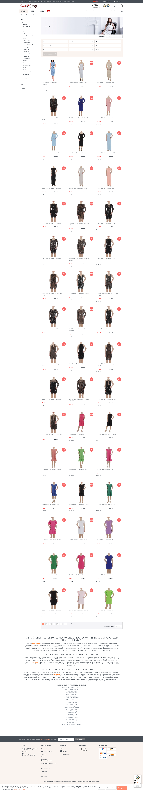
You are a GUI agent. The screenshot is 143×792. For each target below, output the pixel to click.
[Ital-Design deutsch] (94, 1)
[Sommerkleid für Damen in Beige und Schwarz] (108, 281)
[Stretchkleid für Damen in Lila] (108, 527)
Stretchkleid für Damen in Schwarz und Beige (52, 118)
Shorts (24, 69)
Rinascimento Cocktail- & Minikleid (71, 688)
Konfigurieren (122, 788)
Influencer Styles (90, 11)
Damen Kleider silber (71, 719)
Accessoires (24, 78)
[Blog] (95, 6)
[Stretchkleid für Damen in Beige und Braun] (81, 246)
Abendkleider (26, 40)
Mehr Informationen (19, 789)
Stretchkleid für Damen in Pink (77, 575)
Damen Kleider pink (71, 712)
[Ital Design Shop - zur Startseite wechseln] (29, 6)
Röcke (24, 67)
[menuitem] (105, 1)
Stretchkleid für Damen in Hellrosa (78, 610)
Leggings (24, 60)
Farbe (45, 42)
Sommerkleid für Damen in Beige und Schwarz (107, 294)
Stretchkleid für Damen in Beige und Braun (79, 259)
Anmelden (80, 739)
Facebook (64, 751)
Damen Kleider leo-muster (71, 707)
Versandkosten (67, 781)
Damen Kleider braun (72, 694)
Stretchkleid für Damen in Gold (105, 82)
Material (98, 46)
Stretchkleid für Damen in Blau (105, 575)
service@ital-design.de (29, 754)
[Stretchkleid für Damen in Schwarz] (81, 141)
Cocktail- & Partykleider (29, 45)
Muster (72, 42)
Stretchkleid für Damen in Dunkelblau (79, 118)
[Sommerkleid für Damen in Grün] (81, 457)
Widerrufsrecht (44, 766)
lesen (33, 748)
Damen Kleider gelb (71, 701)
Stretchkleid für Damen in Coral (105, 188)
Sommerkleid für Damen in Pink (78, 434)
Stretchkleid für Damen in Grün (50, 575)
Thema (45, 50)
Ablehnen (101, 788)
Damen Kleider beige (71, 691)
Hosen (24, 29)
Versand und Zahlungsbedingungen (46, 760)
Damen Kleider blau (71, 692)
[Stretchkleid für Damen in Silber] (81, 70)
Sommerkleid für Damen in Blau (50, 504)
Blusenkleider (26, 42)
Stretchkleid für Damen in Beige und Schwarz (79, 224)
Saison (71, 50)
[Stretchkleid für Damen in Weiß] (81, 527)
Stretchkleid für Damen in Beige (78, 188)
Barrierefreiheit (44, 749)
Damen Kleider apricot (71, 689)
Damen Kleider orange (71, 711)
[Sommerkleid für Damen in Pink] (81, 422)
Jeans (23, 33)
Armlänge (72, 46)
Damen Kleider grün (71, 706)
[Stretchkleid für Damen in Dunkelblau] (81, 106)
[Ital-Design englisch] (97, 1)
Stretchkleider (27, 56)
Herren (23, 84)
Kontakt (43, 757)
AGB (42, 774)
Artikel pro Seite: (109, 626)
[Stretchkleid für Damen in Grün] (53, 563)
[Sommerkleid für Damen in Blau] (53, 492)
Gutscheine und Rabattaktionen (49, 763)
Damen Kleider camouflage (71, 697)
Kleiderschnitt (47, 46)
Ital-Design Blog (66, 754)
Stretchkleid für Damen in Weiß (78, 539)
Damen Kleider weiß (71, 721)
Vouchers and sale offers (47, 751)
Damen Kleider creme (71, 699)
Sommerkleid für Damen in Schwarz (79, 293)
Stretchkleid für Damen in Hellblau (50, 83)
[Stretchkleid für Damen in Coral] (108, 176)
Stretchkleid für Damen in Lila (105, 539)
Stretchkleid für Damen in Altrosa (106, 118)
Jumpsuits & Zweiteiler (28, 36)
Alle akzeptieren (111, 788)
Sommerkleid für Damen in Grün (78, 469)
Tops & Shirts (25, 74)
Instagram (65, 749)
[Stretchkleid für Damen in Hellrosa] (81, 598)
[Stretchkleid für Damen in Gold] (108, 70)
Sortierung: (101, 36)
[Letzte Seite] (65, 624)
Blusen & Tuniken (26, 27)
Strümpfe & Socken (27, 72)
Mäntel (24, 63)
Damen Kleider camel (71, 696)
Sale (23, 81)
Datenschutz (44, 771)
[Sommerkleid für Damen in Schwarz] (81, 281)
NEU (23, 76)
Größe (98, 50)
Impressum (44, 776)
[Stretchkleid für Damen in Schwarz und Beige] (53, 106)
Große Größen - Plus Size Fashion (71, 724)
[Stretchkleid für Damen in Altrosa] (108, 106)
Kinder (23, 88)
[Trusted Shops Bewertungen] (104, 5)
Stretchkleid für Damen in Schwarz (78, 153)
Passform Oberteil (101, 42)
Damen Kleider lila (71, 709)
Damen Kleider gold (71, 702)
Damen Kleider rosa (71, 714)
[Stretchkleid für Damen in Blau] (108, 563)
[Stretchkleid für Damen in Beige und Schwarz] (81, 211)
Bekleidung (24, 24)
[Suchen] (121, 11)
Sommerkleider (27, 54)
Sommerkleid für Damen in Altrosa (51, 469)
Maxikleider (26, 49)
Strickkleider (26, 58)
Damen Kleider (71, 722)
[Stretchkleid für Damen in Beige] (81, 176)
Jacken (24, 31)
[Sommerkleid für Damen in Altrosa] (53, 457)
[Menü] (140, 776)
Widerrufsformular (45, 768)
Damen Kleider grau (71, 704)
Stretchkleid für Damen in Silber (78, 82)
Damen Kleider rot (71, 716)
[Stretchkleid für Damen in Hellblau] (52, 70)
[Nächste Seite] (61, 624)
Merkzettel (106, 1)
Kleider (24, 38)
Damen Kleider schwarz (71, 717)
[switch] (137, 786)
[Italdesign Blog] (88, 749)
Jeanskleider (26, 47)
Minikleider (26, 51)
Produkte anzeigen (49, 54)
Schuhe (23, 22)
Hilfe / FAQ (43, 754)
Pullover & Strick (26, 65)
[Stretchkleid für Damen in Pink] (81, 563)
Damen (23, 19)
